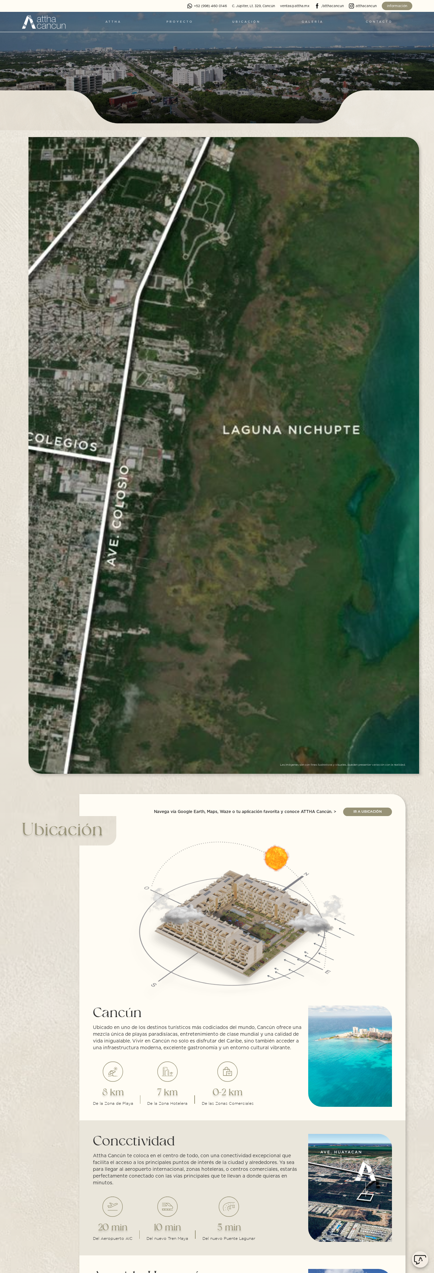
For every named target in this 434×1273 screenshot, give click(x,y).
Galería (312, 22)
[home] (44, 22)
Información (397, 6)
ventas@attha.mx (295, 6)
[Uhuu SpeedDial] (420, 1259)
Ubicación (246, 22)
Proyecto (179, 22)
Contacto (379, 22)
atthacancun (366, 6)
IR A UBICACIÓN (367, 811)
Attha (113, 22)
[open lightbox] (223, 455)
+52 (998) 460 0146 (210, 6)
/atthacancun (332, 6)
